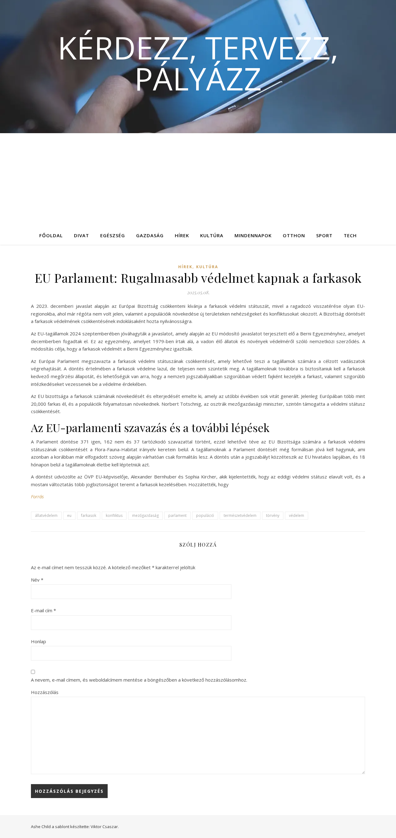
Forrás (37, 496)
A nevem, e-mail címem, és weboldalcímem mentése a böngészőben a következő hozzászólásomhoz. (139, 680)
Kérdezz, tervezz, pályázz (198, 63)
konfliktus (114, 515)
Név (37, 580)
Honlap (38, 641)
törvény (272, 515)
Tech (350, 235)
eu (69, 515)
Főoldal (51, 235)
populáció (205, 515)
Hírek (182, 235)
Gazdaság (150, 235)
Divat (81, 235)
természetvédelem (240, 515)
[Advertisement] (198, 179)
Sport (324, 235)
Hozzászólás (44, 692)
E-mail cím (43, 610)
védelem (296, 515)
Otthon (294, 235)
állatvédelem (46, 515)
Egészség (112, 235)
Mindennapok (253, 235)
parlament (177, 515)
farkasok (88, 515)
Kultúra (211, 235)
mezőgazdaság (145, 515)
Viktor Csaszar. (105, 826)
